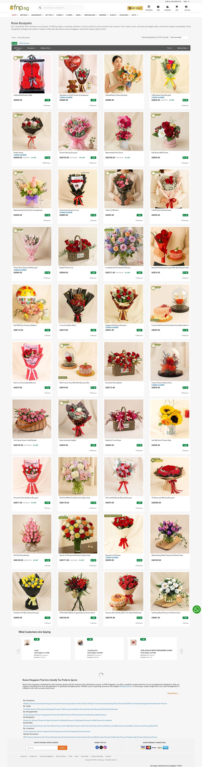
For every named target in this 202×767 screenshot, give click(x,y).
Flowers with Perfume (82, 726)
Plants (113, 15)
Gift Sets (49, 15)
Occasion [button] (30, 48)
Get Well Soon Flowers (132, 703)
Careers (108, 756)
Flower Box (56, 715)
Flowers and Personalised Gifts (146, 726)
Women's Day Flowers (59, 737)
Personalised (89, 15)
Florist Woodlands (71, 731)
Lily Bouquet (40, 709)
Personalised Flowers (98, 715)
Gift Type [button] (17, 48)
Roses (18, 49)
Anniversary (36, 15)
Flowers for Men (44, 720)
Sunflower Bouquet (79, 709)
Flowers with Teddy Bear (65, 726)
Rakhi (14, 15)
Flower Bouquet (29, 715)
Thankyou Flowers (94, 703)
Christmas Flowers (150, 737)
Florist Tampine (43, 731)
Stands (59, 15)
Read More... (173, 693)
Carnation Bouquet (94, 709)
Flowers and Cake (29, 726)
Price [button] (169, 48)
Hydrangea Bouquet (53, 709)
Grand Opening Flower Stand (112, 703)
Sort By (155, 37)
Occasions (123, 15)
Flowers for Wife (90, 720)
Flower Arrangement (43, 715)
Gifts (134, 15)
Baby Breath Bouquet (110, 709)
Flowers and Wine (112, 726)
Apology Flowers (147, 703)
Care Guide (84, 756)
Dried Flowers (66, 715)
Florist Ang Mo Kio (29, 731)
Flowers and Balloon (126, 726)
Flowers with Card (98, 726)
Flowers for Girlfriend (58, 720)
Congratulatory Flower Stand (75, 703)
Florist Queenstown (57, 731)
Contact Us (33, 756)
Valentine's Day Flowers (42, 737)
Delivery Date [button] (182, 48)
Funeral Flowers (58, 703)
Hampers (102, 15)
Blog (76, 756)
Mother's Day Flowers (102, 737)
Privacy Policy (61, 756)
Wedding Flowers (29, 703)
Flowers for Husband (104, 720)
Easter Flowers (87, 737)
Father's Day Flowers (118, 737)
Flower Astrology (97, 756)
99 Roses (75, 715)
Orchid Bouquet (29, 709)
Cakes (78, 15)
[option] (46, 648)
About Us (23, 756)
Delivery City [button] (45, 48)
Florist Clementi (84, 731)
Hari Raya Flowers (74, 737)
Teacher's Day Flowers (135, 737)
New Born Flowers (160, 703)
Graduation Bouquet (44, 703)
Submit (62, 748)
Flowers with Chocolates (46, 726)
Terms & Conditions (46, 756)
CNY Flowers (27, 737)
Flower (69, 15)
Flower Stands (84, 715)
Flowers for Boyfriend (75, 720)
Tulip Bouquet (66, 709)
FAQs (70, 756)
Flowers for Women (30, 720)
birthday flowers (125, 686)
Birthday (23, 15)
